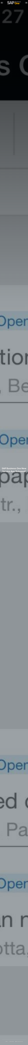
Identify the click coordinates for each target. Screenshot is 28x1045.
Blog (16, 1041)
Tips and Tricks (20, 1041)
